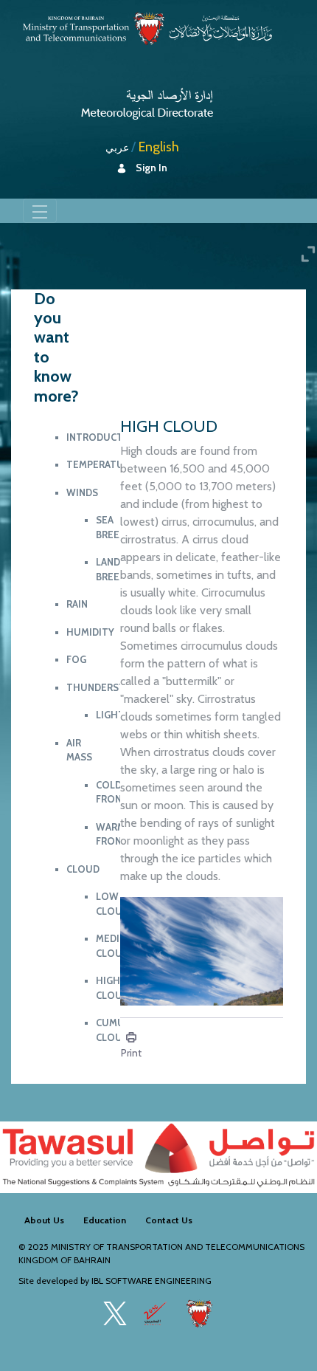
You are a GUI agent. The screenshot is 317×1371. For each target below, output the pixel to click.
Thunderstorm (106, 687)
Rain (77, 604)
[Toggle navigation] (40, 210)
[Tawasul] (158, 1157)
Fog (76, 659)
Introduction (103, 437)
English (159, 147)
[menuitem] (44, 1220)
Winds (82, 492)
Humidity (90, 632)
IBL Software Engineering (151, 1280)
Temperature (101, 464)
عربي (117, 147)
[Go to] (147, 101)
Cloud (83, 869)
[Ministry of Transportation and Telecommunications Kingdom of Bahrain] (147, 28)
